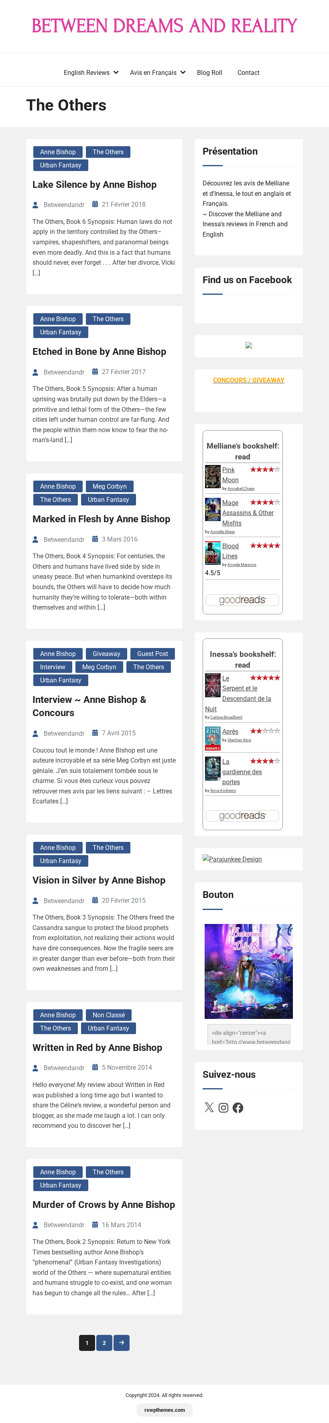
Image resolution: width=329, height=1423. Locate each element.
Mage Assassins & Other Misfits (248, 513)
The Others (108, 152)
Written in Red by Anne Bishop (97, 1047)
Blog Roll (209, 72)
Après (230, 731)
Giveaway (106, 654)
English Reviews (87, 72)
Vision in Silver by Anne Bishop (99, 880)
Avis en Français (153, 72)
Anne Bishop (58, 152)
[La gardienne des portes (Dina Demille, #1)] (213, 778)
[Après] (213, 750)
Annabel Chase (240, 488)
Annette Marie (222, 531)
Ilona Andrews (223, 790)
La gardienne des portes (242, 772)
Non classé (109, 1015)
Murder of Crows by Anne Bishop (103, 1204)
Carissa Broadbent (226, 717)
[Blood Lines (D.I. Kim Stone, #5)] (213, 562)
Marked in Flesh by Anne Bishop (101, 519)
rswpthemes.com (164, 1410)
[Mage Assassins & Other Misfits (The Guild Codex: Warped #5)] (213, 519)
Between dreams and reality (164, 26)
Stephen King (239, 740)
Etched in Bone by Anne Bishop (99, 351)
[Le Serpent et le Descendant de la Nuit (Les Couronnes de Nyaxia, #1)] (213, 695)
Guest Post (152, 654)
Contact (249, 72)
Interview (52, 667)
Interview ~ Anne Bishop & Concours (89, 706)
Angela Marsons (241, 564)
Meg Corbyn (110, 486)
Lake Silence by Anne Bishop (94, 184)
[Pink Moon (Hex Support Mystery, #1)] (213, 486)
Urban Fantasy (60, 165)
